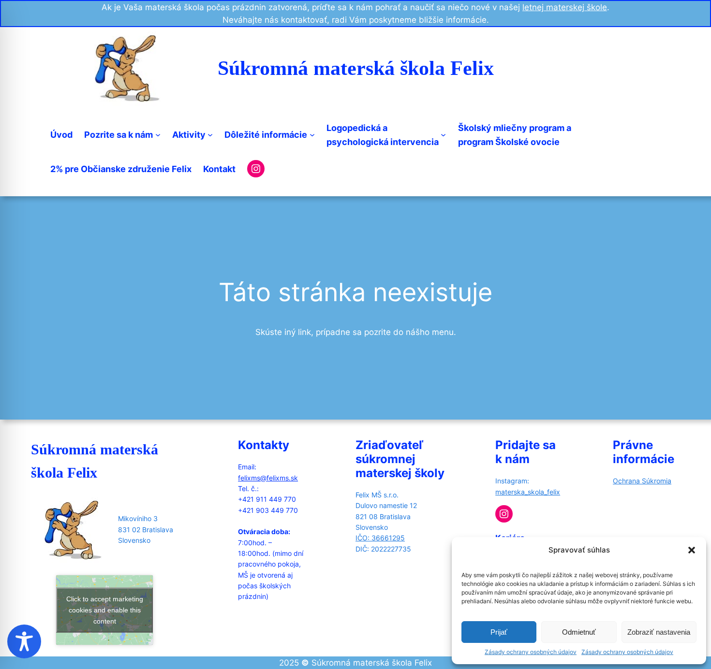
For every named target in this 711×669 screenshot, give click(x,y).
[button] (691, 550)
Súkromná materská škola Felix (356, 68)
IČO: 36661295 (380, 538)
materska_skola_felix (527, 492)
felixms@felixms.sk (268, 478)
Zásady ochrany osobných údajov (531, 651)
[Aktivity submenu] (210, 134)
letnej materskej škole (564, 7)
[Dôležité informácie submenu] (312, 134)
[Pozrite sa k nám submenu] (158, 134)
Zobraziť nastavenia (658, 632)
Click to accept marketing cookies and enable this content (104, 610)
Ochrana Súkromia (642, 481)
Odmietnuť (579, 632)
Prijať (498, 632)
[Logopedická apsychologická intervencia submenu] (443, 134)
